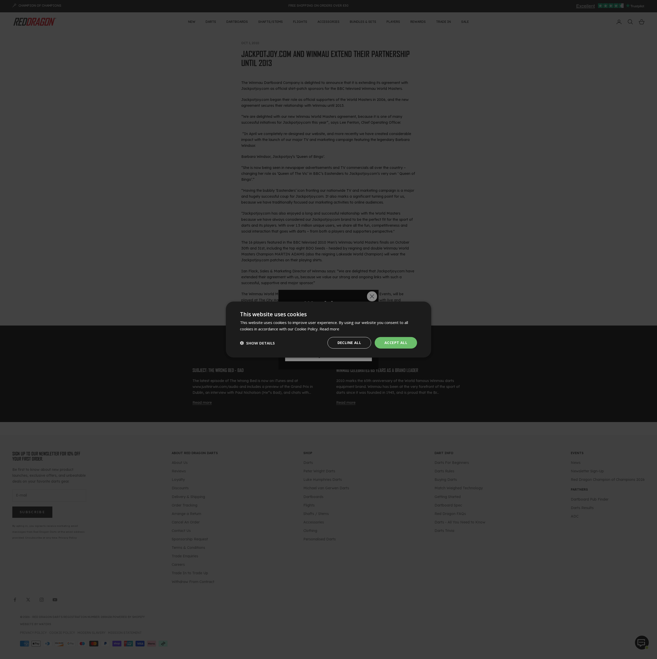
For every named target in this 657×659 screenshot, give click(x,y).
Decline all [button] (349, 342)
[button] (257, 343)
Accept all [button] (395, 342)
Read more (329, 328)
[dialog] (328, 329)
